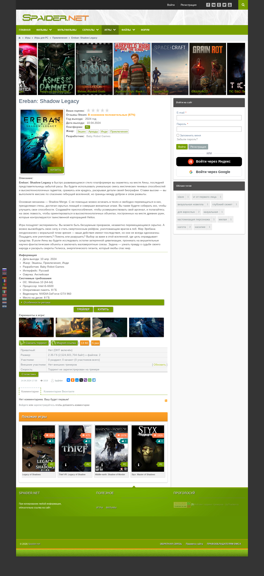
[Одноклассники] (72, 380)
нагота (182, 226)
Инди (104, 131)
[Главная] (19, 38)
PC (87, 127)
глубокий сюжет (222, 204)
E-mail (180, 112)
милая (223, 219)
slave (181, 196)
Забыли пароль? (187, 139)
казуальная (211, 211)
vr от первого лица (204, 196)
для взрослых (186, 211)
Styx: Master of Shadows (143, 474)
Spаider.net (34, 544)
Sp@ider (59, 380)
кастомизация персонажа (194, 219)
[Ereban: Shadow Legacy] (41, 141)
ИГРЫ (99, 507)
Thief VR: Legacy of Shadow (72, 474)
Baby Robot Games (98, 136)
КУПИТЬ (55, 169)
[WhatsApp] (89, 380)
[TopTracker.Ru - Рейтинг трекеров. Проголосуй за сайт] (182, 504)
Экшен (81, 131)
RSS (166, 401)
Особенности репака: (37, 302)
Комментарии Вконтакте (59, 391)
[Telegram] (94, 380)
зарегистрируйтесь (44, 405)
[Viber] (85, 380)
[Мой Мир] (77, 380)
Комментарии (30, 391)
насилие (200, 226)
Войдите (23, 405)
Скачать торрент (36, 342)
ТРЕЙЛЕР (83, 309)
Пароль (181, 124)
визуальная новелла (191, 204)
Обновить (160, 364)
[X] (81, 380)
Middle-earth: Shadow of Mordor (110, 474)
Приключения (119, 131)
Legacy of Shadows (31, 474)
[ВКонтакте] (68, 380)
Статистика (29, 374)
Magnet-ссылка (66, 342)
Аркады (93, 131)
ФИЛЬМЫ (111, 507)
